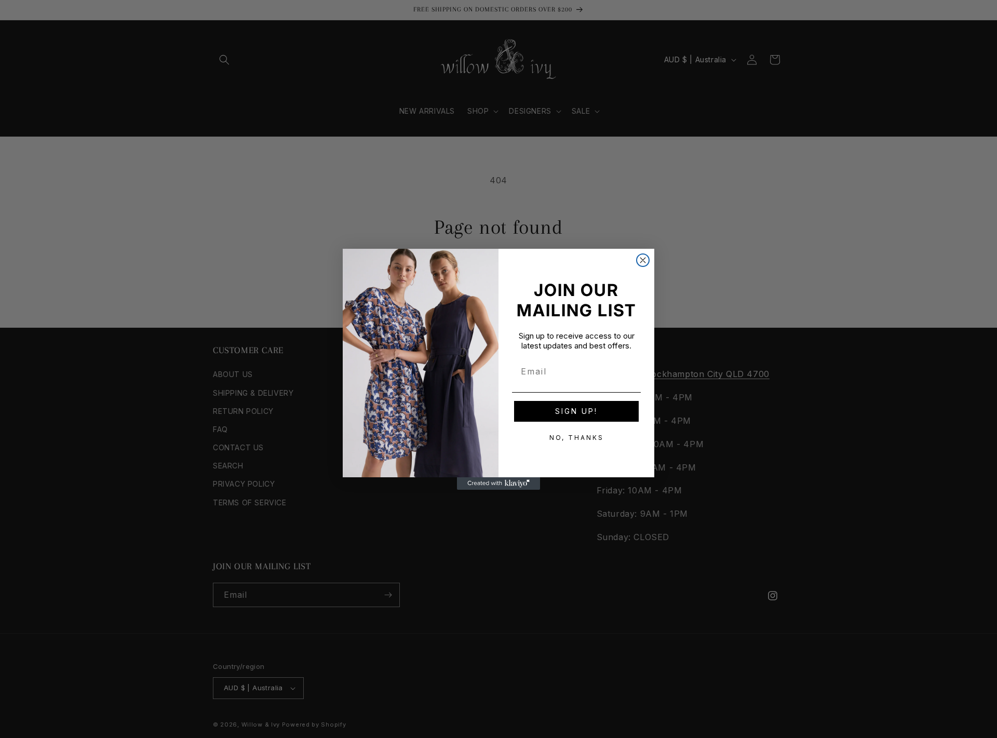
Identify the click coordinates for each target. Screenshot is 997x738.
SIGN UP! (576, 411)
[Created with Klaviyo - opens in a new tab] (498, 483)
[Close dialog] (643, 260)
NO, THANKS (576, 437)
